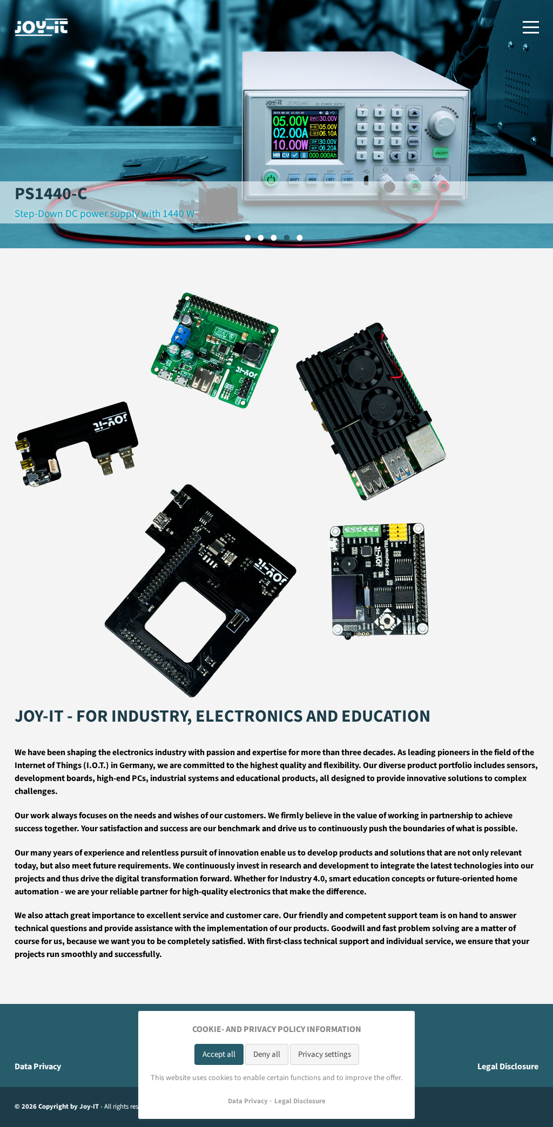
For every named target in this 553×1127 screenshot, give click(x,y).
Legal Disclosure (507, 1066)
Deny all (266, 1054)
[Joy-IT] (42, 27)
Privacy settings (324, 1054)
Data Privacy (38, 1066)
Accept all (219, 1054)
